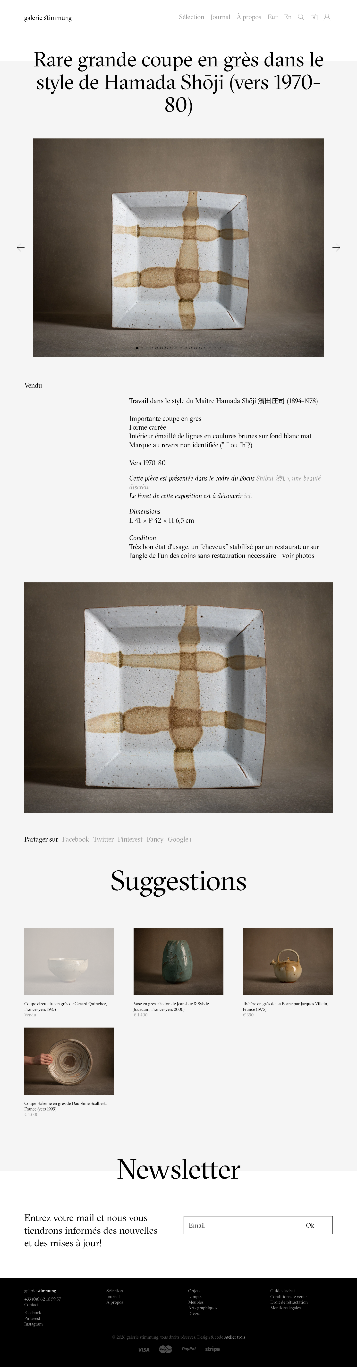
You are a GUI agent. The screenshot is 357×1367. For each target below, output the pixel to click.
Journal (220, 17)
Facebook (75, 839)
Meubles (196, 1302)
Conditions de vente (288, 1296)
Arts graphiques (202, 1308)
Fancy (155, 839)
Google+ (180, 839)
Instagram (33, 1324)
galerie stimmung (48, 17)
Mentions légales (285, 1308)
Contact (31, 1304)
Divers (194, 1313)
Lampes (195, 1296)
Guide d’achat (282, 1291)
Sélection (191, 17)
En (288, 17)
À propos (249, 17)
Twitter (103, 839)
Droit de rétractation (289, 1302)
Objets (194, 1291)
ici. (248, 496)
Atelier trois (234, 1337)
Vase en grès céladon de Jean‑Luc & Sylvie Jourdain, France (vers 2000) (171, 1006)
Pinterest (130, 839)
